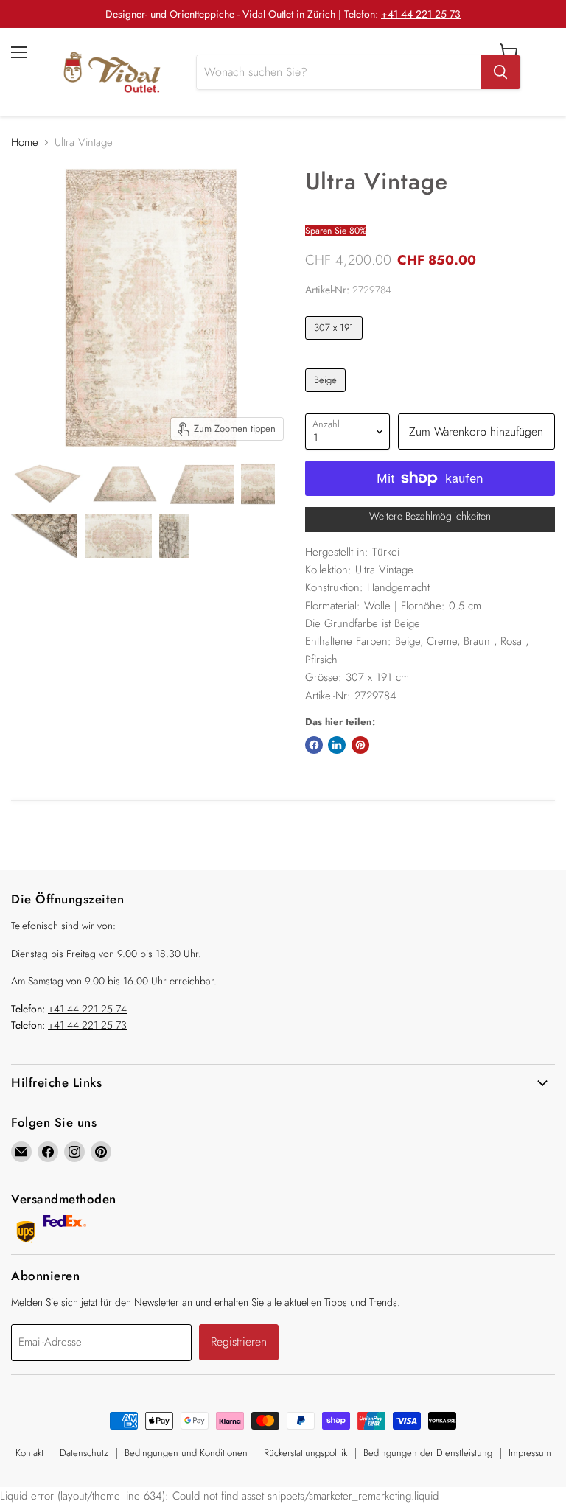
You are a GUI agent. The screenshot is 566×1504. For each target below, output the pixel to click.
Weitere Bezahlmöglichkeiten (430, 515)
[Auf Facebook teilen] (314, 745)
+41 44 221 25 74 (87, 1008)
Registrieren (239, 1341)
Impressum (530, 1453)
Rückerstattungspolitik (305, 1453)
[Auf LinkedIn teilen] (337, 745)
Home (24, 142)
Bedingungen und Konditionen (186, 1453)
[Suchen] (500, 72)
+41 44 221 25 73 (421, 14)
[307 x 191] (336, 343)
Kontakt (29, 1453)
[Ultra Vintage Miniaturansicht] (47, 484)
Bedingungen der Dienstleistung (427, 1453)
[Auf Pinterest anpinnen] (360, 745)
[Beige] (327, 396)
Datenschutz (84, 1453)
